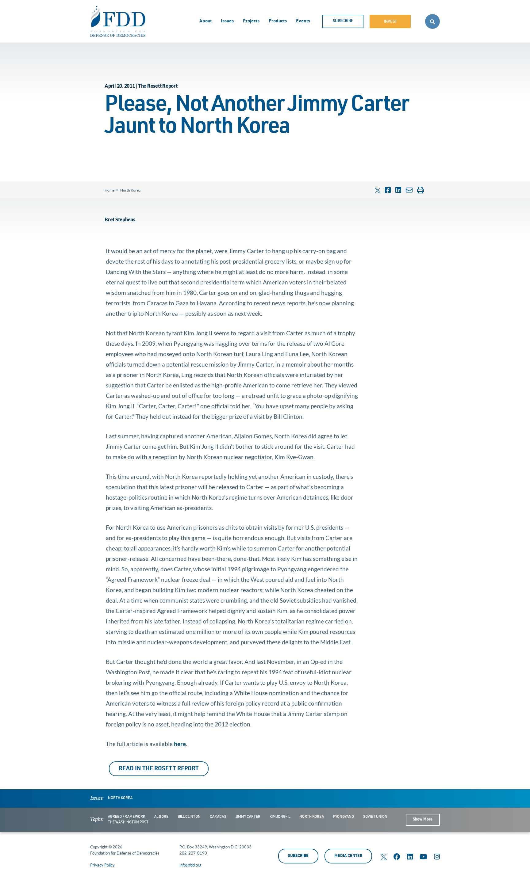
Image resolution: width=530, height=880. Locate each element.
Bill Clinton (189, 817)
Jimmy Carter (248, 817)
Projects (251, 21)
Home (109, 190)
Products (278, 21)
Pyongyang (343, 817)
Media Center (348, 856)
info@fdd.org (190, 865)
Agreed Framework (126, 817)
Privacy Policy (102, 865)
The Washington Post (128, 822)
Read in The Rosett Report (159, 769)
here (180, 743)
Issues (227, 21)
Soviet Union (375, 817)
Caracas (218, 817)
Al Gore (161, 817)
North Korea (130, 190)
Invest (390, 22)
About (205, 21)
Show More (422, 820)
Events (303, 21)
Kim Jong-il (280, 817)
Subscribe (343, 21)
